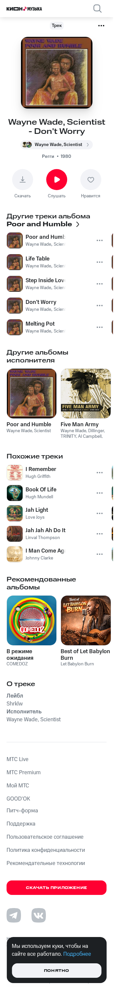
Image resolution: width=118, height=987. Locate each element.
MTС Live (18, 759)
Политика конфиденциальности (46, 850)
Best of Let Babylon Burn (85, 654)
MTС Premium (24, 773)
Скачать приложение (56, 888)
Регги (48, 156)
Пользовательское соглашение (45, 837)
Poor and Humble (29, 424)
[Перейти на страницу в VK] (38, 915)
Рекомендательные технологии (46, 863)
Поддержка (21, 824)
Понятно (56, 971)
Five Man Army (80, 424)
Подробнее (77, 954)
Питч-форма (22, 811)
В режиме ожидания (20, 654)
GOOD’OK (18, 799)
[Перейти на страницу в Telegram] (14, 915)
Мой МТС (18, 786)
